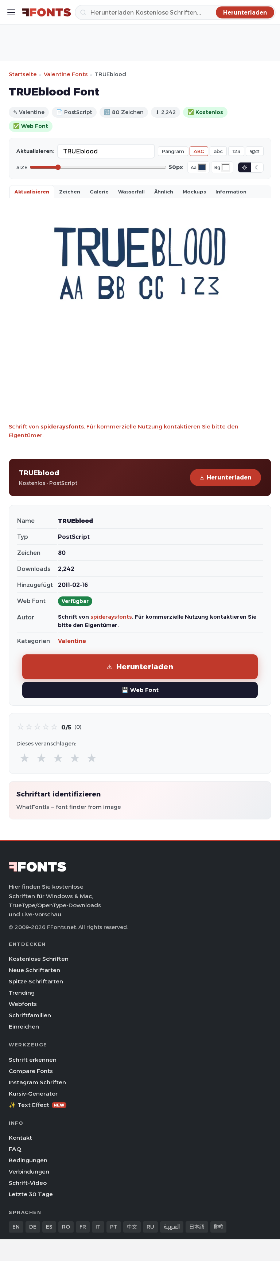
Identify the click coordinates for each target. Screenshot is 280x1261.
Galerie (99, 192)
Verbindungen (29, 1171)
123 (236, 151)
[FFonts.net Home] (46, 12)
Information (230, 192)
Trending (22, 992)
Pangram (173, 151)
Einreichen (24, 1026)
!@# (255, 151)
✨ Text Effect (37, 1104)
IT (98, 1226)
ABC (199, 151)
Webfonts (23, 1003)
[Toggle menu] (11, 12)
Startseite (23, 74)
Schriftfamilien (30, 1015)
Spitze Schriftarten (36, 981)
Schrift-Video (28, 1182)
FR (82, 1226)
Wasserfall (131, 192)
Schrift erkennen (33, 1059)
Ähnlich (163, 192)
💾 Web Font (140, 689)
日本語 (197, 1226)
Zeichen (69, 192)
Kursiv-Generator (33, 1093)
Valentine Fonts (66, 74)
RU (150, 1226)
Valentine (72, 641)
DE (32, 1226)
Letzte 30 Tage (31, 1194)
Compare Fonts (31, 1071)
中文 (132, 1226)
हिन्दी (218, 1226)
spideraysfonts (62, 426)
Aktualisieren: (35, 151)
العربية (172, 1226)
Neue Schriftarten (34, 970)
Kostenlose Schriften (39, 958)
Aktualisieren (32, 192)
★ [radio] (24, 758)
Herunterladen (229, 477)
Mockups (194, 192)
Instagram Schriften (37, 1082)
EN (16, 1226)
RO (66, 1226)
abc (218, 151)
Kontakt (20, 1137)
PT (113, 1226)
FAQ (15, 1149)
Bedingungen (28, 1160)
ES (49, 1226)
